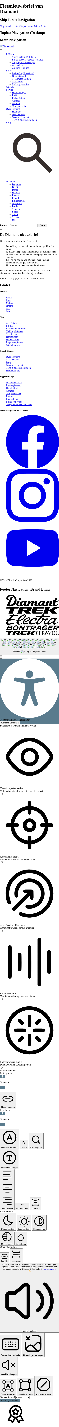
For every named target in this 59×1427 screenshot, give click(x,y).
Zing (8, 300)
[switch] (1, 794)
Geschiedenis (18, 114)
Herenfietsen (12, 337)
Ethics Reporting (14, 401)
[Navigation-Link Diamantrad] (32, 606)
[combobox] (29, 646)
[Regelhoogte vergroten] (2, 1113)
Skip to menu (26, 26)
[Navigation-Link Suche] (32, 179)
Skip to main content (10, 26)
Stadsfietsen (11, 334)
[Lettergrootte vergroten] (2, 1076)
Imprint (9, 396)
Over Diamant (13, 357)
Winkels (10, 87)
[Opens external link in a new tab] (32, 467)
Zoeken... (4, 225)
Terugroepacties (19, 106)
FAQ (14, 95)
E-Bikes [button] (10, 54)
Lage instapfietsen (14, 342)
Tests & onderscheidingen (24, 120)
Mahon (9, 303)
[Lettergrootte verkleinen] (2, 1087)
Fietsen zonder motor (16, 328)
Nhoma (9, 305)
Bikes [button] (8, 70)
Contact (16, 100)
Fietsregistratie (19, 98)
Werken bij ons (13, 370)
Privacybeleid (12, 399)
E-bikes (9, 326)
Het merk (16, 111)
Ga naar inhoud (7, 1397)
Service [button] (9, 89)
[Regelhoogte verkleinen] (2, 1124)
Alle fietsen (17, 81)
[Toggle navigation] (1, 229)
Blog (8, 122)
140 (8, 311)
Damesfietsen (12, 339)
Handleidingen (19, 92)
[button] (11, 181)
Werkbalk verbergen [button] (10, 723)
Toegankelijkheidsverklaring (19, 404)
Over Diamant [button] (13, 109)
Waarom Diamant (20, 117)
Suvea (9, 297)
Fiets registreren (13, 385)
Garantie (16, 103)
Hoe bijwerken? (49, 1269)
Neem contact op (14, 382)
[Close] (1, 49)
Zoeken (42, 225)
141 (8, 308)
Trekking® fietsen (14, 331)
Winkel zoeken (13, 345)
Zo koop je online (20, 68)
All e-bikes (17, 65)
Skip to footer (40, 26)
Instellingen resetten (10, 1400)
